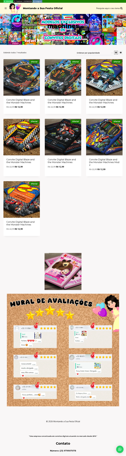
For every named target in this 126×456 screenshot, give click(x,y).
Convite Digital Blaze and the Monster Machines (20, 101)
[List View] (121, 52)
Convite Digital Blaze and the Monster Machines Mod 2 (104, 162)
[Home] (58, 33)
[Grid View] (116, 52)
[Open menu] (5, 8)
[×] (120, 449)
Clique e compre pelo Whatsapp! (21, 173)
